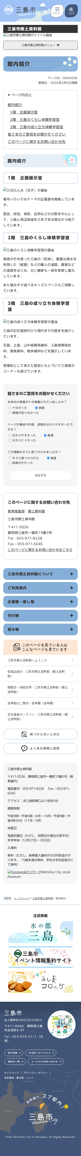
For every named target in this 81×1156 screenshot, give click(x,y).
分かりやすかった (24, 435)
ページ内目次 (21, 95)
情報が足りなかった (25, 412)
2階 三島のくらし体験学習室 (35, 119)
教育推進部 (16, 511)
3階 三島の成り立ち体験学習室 (36, 127)
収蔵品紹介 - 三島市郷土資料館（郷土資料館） (36, 674)
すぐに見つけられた (25, 458)
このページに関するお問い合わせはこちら (40, 549)
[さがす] (71, 10)
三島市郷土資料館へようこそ (27, 660)
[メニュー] (57, 10)
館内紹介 (15, 105)
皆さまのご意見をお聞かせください (37, 134)
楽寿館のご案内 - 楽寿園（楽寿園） (32, 703)
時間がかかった (22, 463)
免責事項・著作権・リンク (19, 1078)
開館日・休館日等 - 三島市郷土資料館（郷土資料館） (38, 690)
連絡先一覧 (14, 1061)
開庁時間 (12, 1053)
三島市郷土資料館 (42, 898)
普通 (42, 407)
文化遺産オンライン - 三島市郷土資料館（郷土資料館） (38, 717)
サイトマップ (11, 1073)
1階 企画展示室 (24, 112)
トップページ (22, 898)
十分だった (19, 407)
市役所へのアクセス (40, 1053)
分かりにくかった (24, 440)
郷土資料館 (36, 511)
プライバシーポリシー (36, 1073)
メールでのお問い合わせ (44, 1061)
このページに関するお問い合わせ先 (37, 141)
